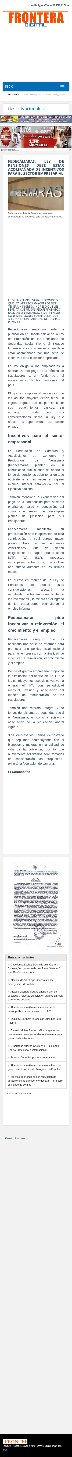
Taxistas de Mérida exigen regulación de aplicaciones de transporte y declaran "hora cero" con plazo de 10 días (35, 1080)
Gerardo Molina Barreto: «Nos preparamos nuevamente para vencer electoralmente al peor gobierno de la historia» (35, 1034)
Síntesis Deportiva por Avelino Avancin (32, 1057)
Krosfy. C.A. (57, 1446)
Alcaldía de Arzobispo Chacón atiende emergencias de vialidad (36, 94)
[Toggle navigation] (62, 86)
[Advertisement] (36, 55)
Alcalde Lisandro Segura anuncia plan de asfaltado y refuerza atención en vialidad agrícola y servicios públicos (35, 995)
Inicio (9, 86)
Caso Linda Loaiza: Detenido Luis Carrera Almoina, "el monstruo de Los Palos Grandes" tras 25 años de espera (34, 968)
